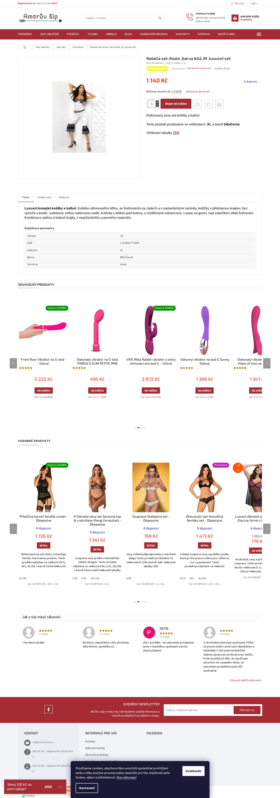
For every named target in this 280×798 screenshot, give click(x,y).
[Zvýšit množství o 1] (157, 102)
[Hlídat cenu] (219, 104)
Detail (44, 545)
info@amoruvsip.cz (43, 742)
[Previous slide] (13, 363)
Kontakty (90, 741)
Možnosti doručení (197, 92)
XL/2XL (23, 578)
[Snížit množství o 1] (157, 105)
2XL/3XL (95, 578)
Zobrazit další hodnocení (244, 680)
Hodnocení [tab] (44, 197)
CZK (253, 4)
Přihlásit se (247, 710)
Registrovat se (26, 3)
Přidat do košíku (176, 103)
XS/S (183, 578)
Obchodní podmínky (96, 755)
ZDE (176, 133)
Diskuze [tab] (64, 197)
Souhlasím (193, 771)
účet (54, 3)
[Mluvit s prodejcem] (208, 104)
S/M (75, 578)
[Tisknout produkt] (197, 104)
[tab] (135, 427)
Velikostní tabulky (95, 748)
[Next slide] (266, 363)
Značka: (222, 68)
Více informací (126, 777)
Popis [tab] (25, 197)
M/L (192, 578)
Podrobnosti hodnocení (199, 68)
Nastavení (87, 788)
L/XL (83, 578)
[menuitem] (25, 34)
